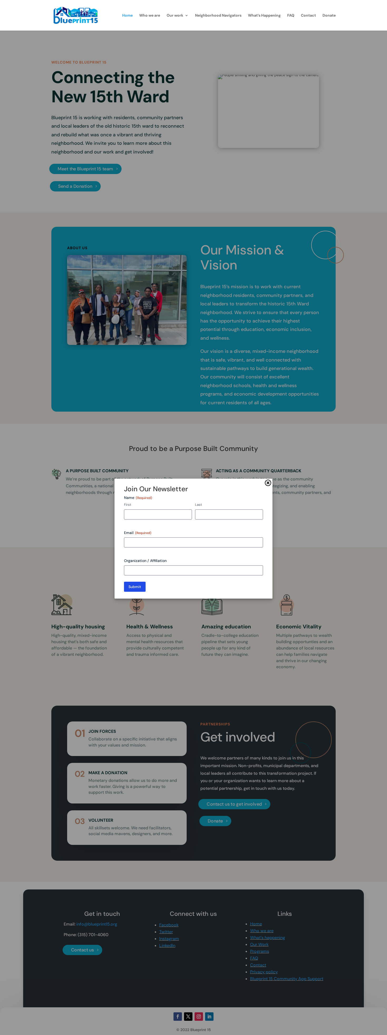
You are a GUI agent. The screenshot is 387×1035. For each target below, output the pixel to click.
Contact (308, 15)
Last (198, 504)
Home (127, 15)
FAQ (290, 15)
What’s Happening (264, 15)
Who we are (149, 15)
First (127, 504)
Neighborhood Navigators (218, 15)
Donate (329, 15)
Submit (134, 586)
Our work (175, 15)
